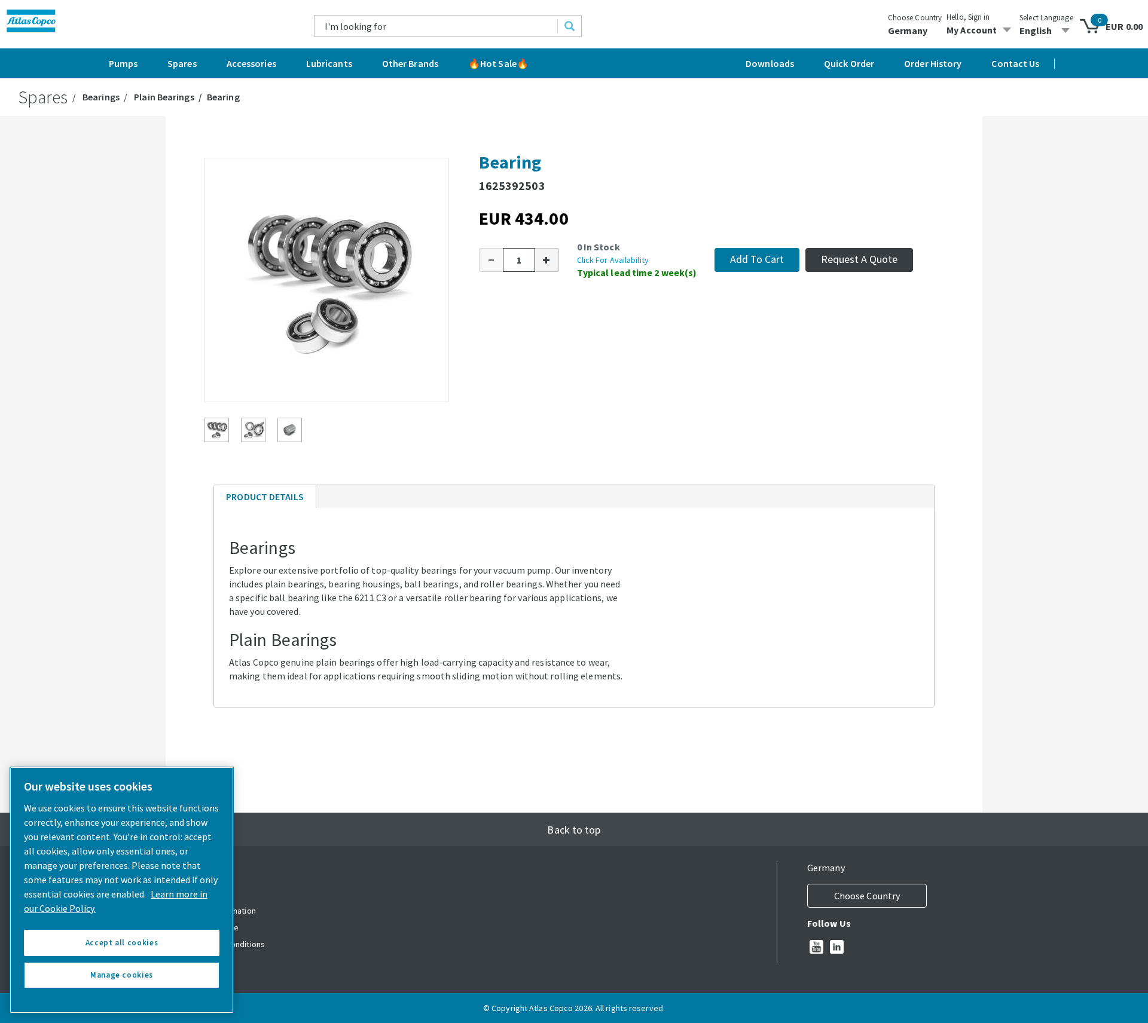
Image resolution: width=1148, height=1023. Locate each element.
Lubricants (329, 63)
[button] (491, 260)
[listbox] (1046, 30)
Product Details (264, 499)
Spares (182, 63)
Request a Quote (859, 259)
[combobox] (436, 26)
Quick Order (849, 63)
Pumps (123, 63)
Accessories (251, 63)
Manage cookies (121, 975)
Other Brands (410, 63)
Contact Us (1015, 63)
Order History (932, 63)
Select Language (1046, 18)
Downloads (770, 63)
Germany (908, 30)
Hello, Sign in (968, 17)
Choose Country (915, 18)
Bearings (101, 97)
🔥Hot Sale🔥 (498, 63)
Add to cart (757, 259)
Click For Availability (613, 260)
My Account (972, 30)
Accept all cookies (122, 943)
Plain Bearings (164, 97)
